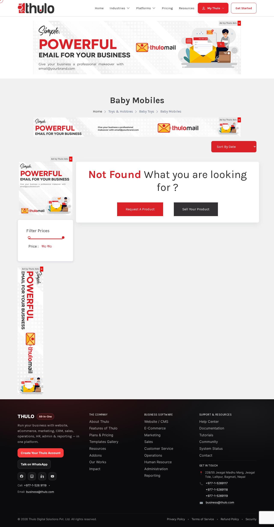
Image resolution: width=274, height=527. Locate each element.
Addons (95, 455)
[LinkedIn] (42, 476)
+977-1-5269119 (217, 495)
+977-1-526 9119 (35, 485)
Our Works (97, 462)
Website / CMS (156, 421)
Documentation (211, 428)
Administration (156, 469)
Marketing (152, 435)
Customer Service (158, 448)
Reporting (152, 475)
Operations (153, 455)
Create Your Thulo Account (40, 453)
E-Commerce (155, 428)
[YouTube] (52, 476)
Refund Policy (230, 519)
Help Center (209, 421)
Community (208, 441)
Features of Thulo (103, 428)
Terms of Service (203, 519)
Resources (97, 448)
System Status (211, 448)
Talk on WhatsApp (34, 464)
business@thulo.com (40, 491)
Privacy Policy (176, 519)
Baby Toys (146, 111)
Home (97, 111)
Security (251, 519)
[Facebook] (22, 476)
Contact (205, 455)
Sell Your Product (195, 209)
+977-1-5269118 (217, 489)
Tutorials (206, 435)
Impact (94, 469)
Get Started (243, 8)
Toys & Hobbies (120, 111)
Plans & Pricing (101, 435)
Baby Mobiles (170, 111)
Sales (148, 441)
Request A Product (140, 209)
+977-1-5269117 (217, 483)
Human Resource (158, 462)
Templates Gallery (103, 441)
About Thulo (99, 421)
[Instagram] (32, 476)
